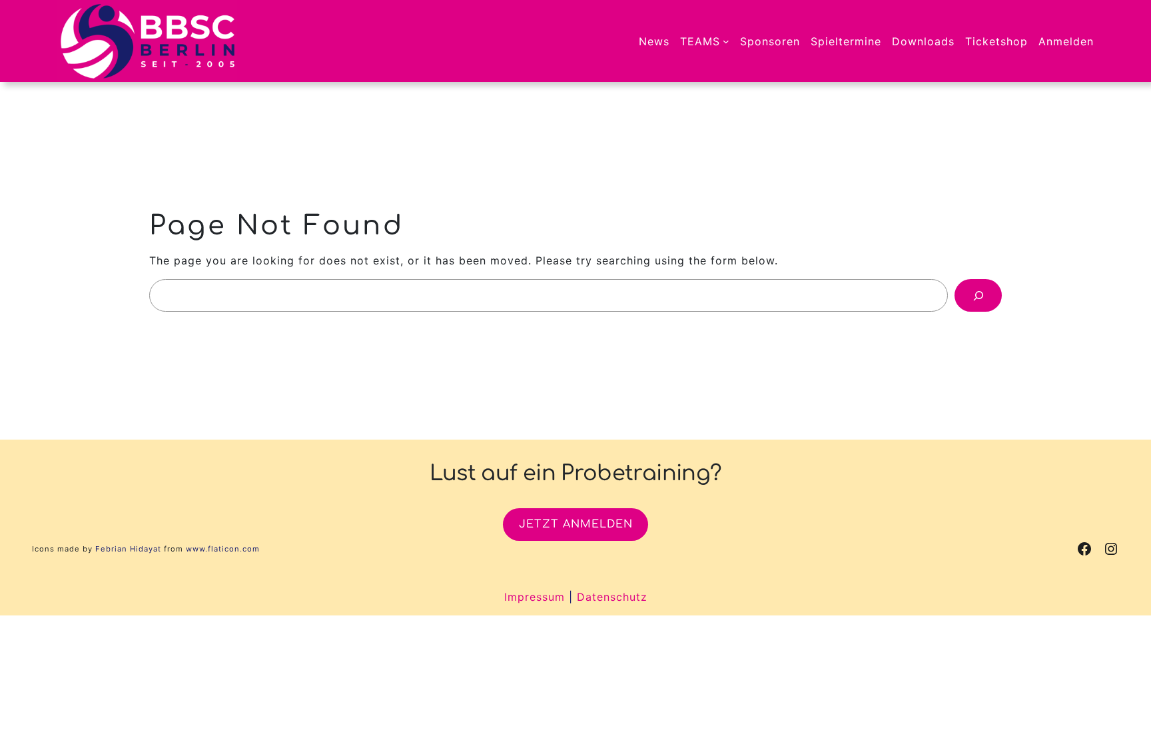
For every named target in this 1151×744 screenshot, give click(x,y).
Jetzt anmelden (576, 524)
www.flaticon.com (223, 549)
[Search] (978, 295)
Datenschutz (612, 596)
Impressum (534, 596)
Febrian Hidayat (128, 549)
